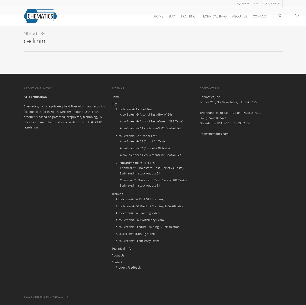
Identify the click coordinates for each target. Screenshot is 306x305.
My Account (243, 3)
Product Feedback (128, 267)
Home (158, 16)
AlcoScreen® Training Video (135, 234)
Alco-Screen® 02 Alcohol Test (136, 136)
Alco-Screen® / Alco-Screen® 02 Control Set (150, 128)
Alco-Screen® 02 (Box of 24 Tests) (143, 141)
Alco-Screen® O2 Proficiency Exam (140, 220)
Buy (172, 16)
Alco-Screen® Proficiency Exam (137, 241)
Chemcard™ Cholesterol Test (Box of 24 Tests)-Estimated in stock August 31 (152, 170)
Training (187, 16)
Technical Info (214, 16)
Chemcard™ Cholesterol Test (136, 163)
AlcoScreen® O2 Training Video (137, 213)
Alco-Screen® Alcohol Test (134, 109)
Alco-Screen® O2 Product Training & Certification (150, 206)
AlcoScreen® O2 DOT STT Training (140, 199)
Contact (260, 16)
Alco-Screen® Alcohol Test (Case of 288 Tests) (151, 121)
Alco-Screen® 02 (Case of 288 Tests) (145, 148)
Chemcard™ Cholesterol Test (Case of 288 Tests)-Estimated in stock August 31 (154, 182)
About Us (239, 16)
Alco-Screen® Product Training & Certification (148, 227)
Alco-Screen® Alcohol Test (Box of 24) (146, 114)
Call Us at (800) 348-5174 (267, 3)
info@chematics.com (214, 134)
